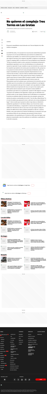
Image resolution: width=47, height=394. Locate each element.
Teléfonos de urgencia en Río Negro (31, 350)
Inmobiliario (12, 364)
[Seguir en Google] (2, 56)
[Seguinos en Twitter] (18, 379)
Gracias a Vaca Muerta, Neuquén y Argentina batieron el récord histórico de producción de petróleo (38, 249)
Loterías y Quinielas (32, 340)
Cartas (12, 356)
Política (2, 337)
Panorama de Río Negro (14, 349)
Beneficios (39, 334)
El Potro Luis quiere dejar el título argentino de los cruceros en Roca (38, 211)
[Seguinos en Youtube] (22, 379)
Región (8, 18)
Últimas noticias (4, 7)
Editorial (13, 344)
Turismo (2, 347)
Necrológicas (31, 338)
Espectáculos (3, 363)
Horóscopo (13, 334)
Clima (2, 369)
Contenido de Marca (14, 368)
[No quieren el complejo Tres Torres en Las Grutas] (2, 40)
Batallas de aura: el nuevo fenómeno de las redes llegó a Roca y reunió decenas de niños (37, 241)
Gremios (2, 339)
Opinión (11, 342)
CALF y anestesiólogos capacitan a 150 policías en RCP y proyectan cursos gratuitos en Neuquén (14, 267)
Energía (2, 343)
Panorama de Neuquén (13, 346)
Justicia (2, 341)
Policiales (12, 360)
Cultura (1, 359)
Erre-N (2, 361)
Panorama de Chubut (13, 352)
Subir (41, 379)
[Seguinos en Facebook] (14, 379)
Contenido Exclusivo (14, 366)
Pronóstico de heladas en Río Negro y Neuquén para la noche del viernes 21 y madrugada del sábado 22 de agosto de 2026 (15, 241)
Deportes (2, 357)
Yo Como (12, 340)
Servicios (2, 349)
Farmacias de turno (32, 342)
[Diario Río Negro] (23, 12)
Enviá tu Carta (13, 358)
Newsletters (4, 351)
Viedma (26, 7)
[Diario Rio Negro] (1, 387)
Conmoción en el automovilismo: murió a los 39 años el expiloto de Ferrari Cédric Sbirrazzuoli (38, 203)
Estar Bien (3, 365)
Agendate (3, 355)
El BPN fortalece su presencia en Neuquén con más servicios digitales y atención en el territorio (14, 211)
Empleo (29, 334)
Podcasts (12, 362)
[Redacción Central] (8, 31)
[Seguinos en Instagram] (25, 379)
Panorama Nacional (15, 354)
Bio (11, 336)
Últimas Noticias (4, 335)
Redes (1, 353)
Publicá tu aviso (31, 336)
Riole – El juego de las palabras (32, 345)
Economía (2, 345)
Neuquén (10, 7)
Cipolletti (22, 7)
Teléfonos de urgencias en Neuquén (31, 354)
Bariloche (17, 7)
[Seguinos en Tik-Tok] (29, 379)
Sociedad (2, 367)
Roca (14, 7)
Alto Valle (21, 336)
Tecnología (13, 338)
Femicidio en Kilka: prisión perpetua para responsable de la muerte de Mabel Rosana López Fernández (38, 267)
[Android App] (4, 379)
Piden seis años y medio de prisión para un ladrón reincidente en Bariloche (15, 248)
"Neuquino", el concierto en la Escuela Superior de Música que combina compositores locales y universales (14, 204)
